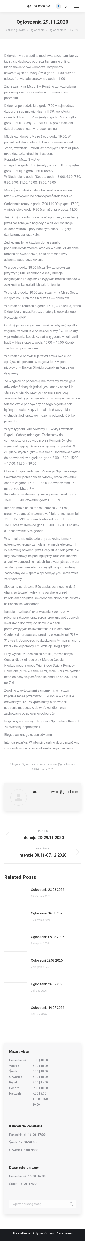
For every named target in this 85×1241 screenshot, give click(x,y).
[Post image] (15, 896)
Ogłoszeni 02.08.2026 (47, 960)
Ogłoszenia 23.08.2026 (47, 890)
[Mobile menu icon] (77, 6)
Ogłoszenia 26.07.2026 (47, 984)
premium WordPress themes (56, 1233)
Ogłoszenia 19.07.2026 (47, 1008)
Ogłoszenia (29, 764)
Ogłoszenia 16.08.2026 (47, 913)
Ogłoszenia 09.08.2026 (47, 937)
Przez (56, 764)
